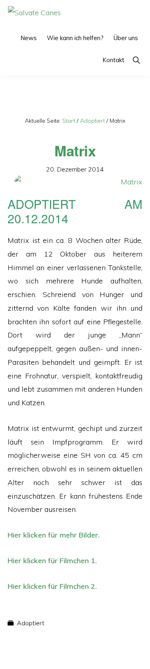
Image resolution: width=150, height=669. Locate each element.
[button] (136, 60)
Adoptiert (30, 623)
